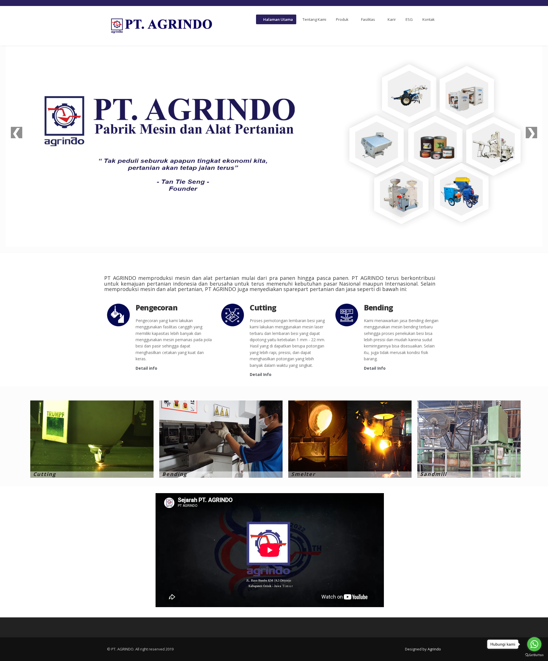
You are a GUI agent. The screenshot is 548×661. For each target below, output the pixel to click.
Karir (392, 19)
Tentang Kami (314, 19)
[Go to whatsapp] (534, 644)
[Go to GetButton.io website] (534, 655)
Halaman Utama (277, 19)
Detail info (146, 368)
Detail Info (260, 374)
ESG (409, 19)
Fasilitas (368, 19)
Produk (342, 19)
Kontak (428, 19)
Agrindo (434, 649)
